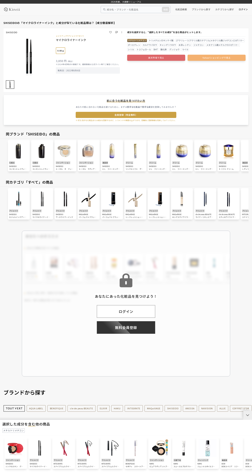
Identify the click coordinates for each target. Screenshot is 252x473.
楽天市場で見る (156, 57)
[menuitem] (181, 9)
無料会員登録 (126, 327)
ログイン (243, 9)
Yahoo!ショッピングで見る (216, 57)
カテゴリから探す (224, 9)
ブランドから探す (201, 9)
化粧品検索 (181, 9)
